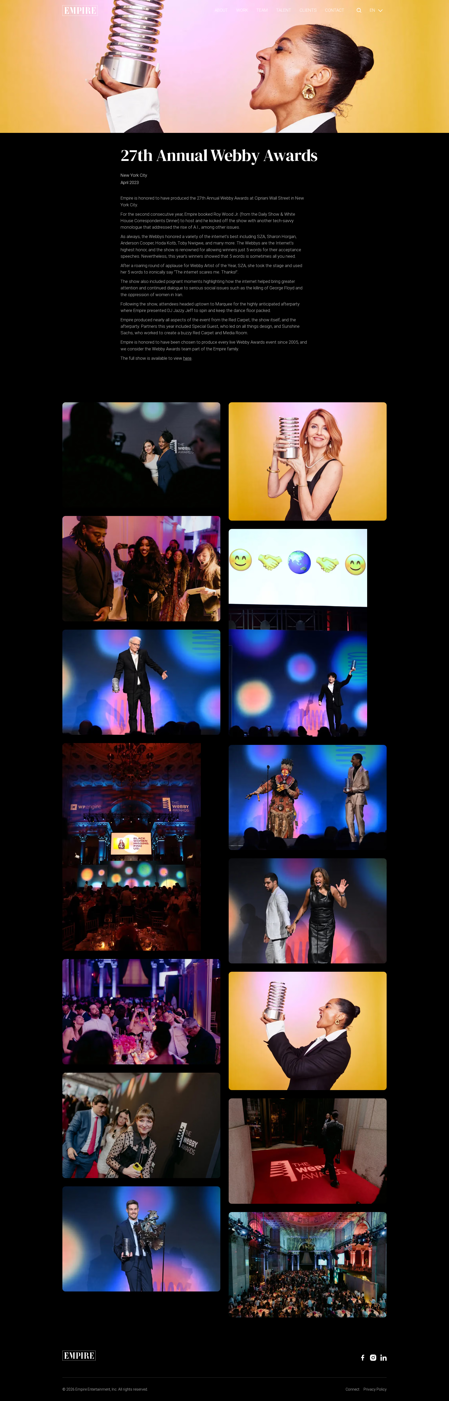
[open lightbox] (141, 455)
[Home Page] (80, 10)
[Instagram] (373, 1357)
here (187, 358)
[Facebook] (363, 1357)
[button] (359, 10)
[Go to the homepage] (79, 1356)
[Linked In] (383, 1357)
